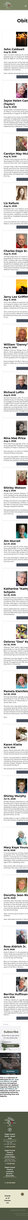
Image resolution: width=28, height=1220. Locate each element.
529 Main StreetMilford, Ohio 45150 (10, 1160)
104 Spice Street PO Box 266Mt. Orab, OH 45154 (10, 1143)
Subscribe (10, 1046)
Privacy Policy (21, 1215)
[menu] (25, 6)
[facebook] (10, 1130)
